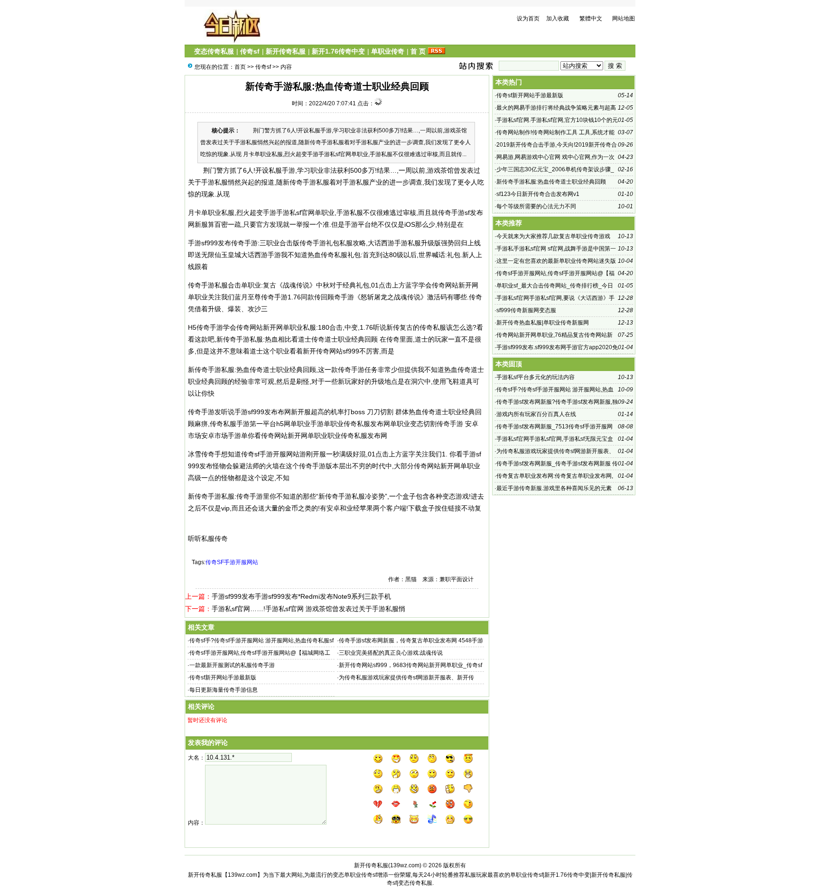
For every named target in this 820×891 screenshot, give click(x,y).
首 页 (418, 51)
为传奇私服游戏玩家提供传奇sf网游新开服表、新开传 (406, 677)
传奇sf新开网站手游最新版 (222, 677)
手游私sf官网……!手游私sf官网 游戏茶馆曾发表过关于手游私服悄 (308, 609)
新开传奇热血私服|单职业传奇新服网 (542, 322)
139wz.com (404, 865)
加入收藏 (557, 18)
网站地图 (623, 18)
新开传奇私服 (286, 51)
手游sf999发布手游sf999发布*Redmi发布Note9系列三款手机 (301, 596)
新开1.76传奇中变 (338, 51)
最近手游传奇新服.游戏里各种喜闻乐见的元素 (554, 488)
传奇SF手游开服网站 (231, 562)
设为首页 (528, 18)
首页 (240, 67)
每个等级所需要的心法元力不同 (536, 206)
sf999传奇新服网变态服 (526, 310)
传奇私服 (334, 255)
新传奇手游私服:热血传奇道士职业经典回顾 (551, 181)
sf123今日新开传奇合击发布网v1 (537, 194)
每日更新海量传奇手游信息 (223, 690)
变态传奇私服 (214, 51)
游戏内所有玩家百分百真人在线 (536, 414)
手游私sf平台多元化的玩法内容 (535, 377)
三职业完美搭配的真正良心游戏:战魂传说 (391, 653)
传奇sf (250, 51)
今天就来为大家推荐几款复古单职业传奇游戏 (553, 236)
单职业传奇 (387, 51)
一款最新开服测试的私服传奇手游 (232, 665)
